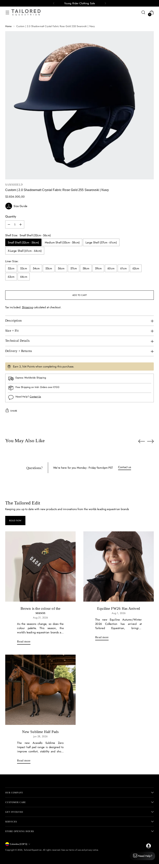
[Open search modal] (143, 12)
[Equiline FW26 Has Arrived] (118, 566)
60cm (110, 268)
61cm (123, 268)
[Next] (105, 3)
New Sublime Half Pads (40, 732)
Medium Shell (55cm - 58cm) (62, 242)
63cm (11, 277)
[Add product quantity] (20, 224)
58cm (86, 268)
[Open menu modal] (7, 12)
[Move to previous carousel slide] (141, 441)
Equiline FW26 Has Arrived (118, 608)
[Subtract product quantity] (8, 224)
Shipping (27, 307)
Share (13, 410)
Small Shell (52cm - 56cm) (23, 242)
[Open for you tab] (148, 845)
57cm (73, 268)
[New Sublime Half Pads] (40, 690)
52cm (11, 268)
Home (8, 26)
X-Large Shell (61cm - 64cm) (25, 251)
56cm (61, 268)
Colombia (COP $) (18, 844)
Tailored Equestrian (32, 849)
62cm (135, 268)
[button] (79, 206)
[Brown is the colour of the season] (40, 566)
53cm (23, 268)
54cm (36, 268)
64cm (23, 277)
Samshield (14, 184)
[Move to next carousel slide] (150, 441)
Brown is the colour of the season (40, 610)
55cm (48, 268)
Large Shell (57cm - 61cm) (101, 242)
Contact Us (35, 396)
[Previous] (53, 3)
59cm (98, 268)
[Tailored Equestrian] (26, 12)
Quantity (10, 216)
